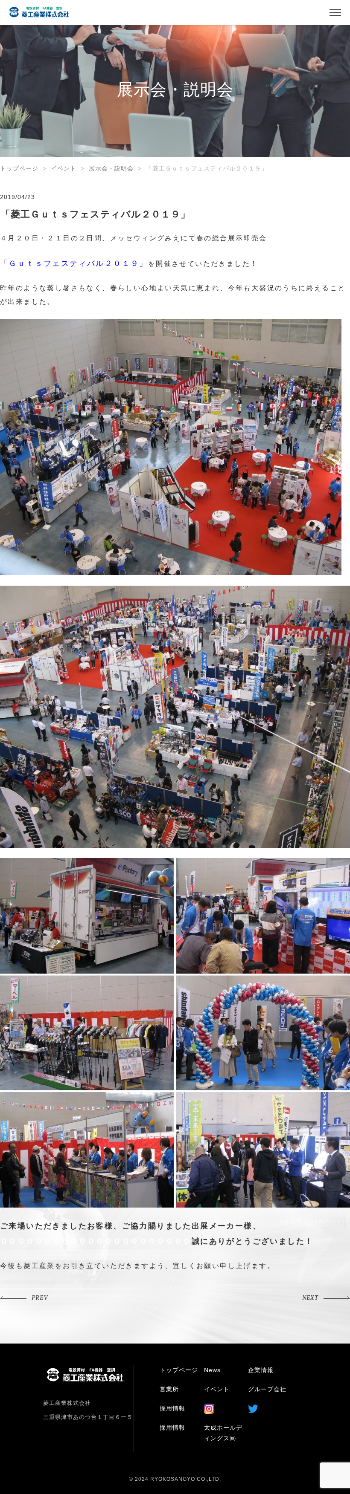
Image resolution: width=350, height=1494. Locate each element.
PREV (40, 1298)
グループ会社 (267, 1389)
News (212, 1370)
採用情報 (172, 1408)
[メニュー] (335, 12)
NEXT (310, 1298)
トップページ (19, 168)
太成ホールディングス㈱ (223, 1433)
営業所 (169, 1389)
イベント (63, 168)
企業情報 (261, 1370)
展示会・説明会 (111, 168)
